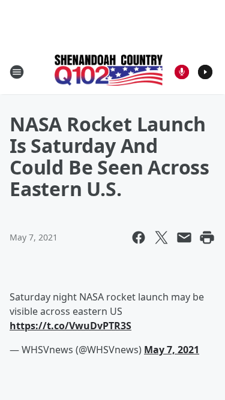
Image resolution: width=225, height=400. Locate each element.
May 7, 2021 (171, 349)
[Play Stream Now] (205, 72)
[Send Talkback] (182, 72)
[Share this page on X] (161, 237)
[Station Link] (109, 71)
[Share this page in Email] (184, 237)
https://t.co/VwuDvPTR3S (70, 325)
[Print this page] (207, 237)
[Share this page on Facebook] (138, 237)
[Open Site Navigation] (17, 72)
